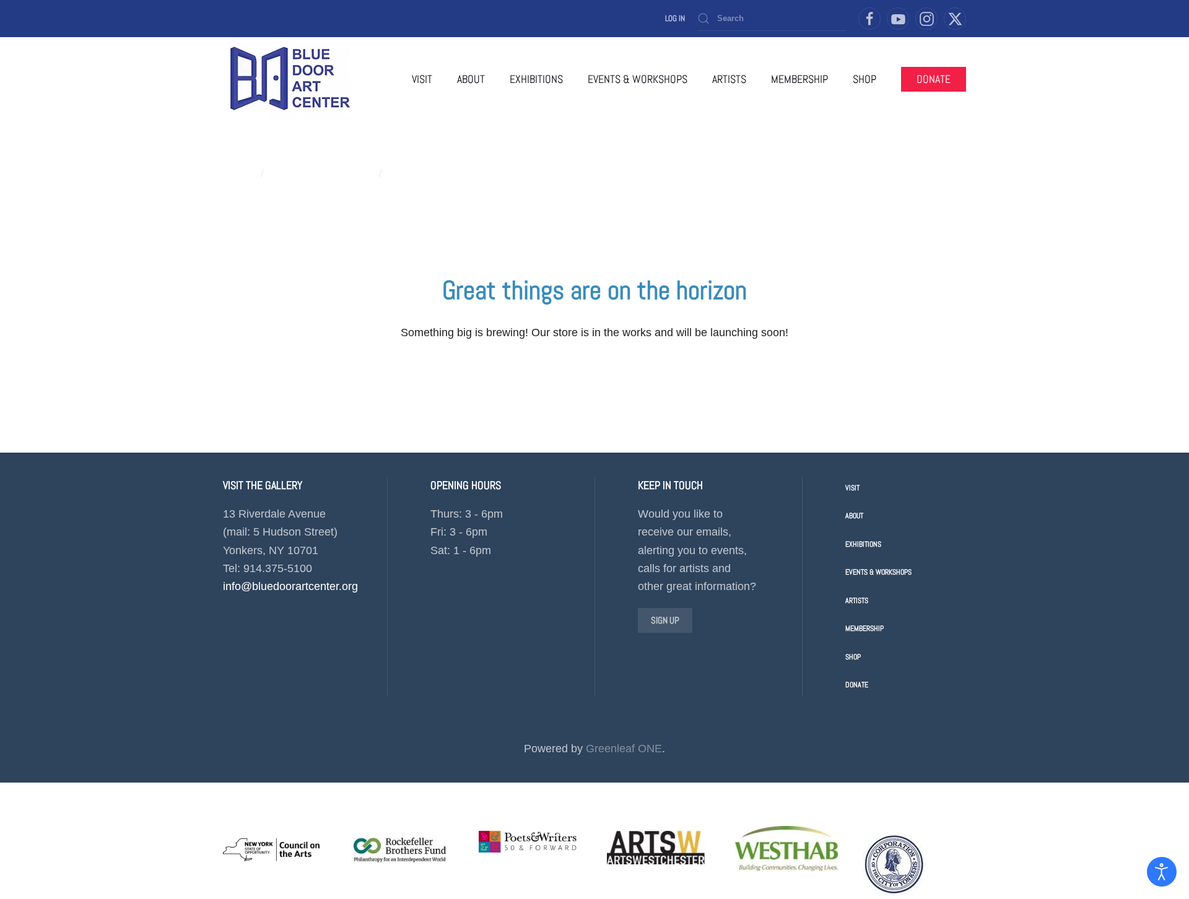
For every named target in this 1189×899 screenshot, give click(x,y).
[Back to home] (290, 79)
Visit (422, 79)
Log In (675, 18)
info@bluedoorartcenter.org (290, 586)
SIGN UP (665, 620)
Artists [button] (729, 79)
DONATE (934, 79)
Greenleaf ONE (624, 748)
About (854, 516)
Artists (856, 601)
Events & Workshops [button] (637, 79)
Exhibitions (863, 544)
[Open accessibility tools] (1162, 872)
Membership (799, 79)
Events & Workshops (878, 572)
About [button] (471, 79)
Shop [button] (864, 79)
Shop (853, 657)
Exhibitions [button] (536, 79)
